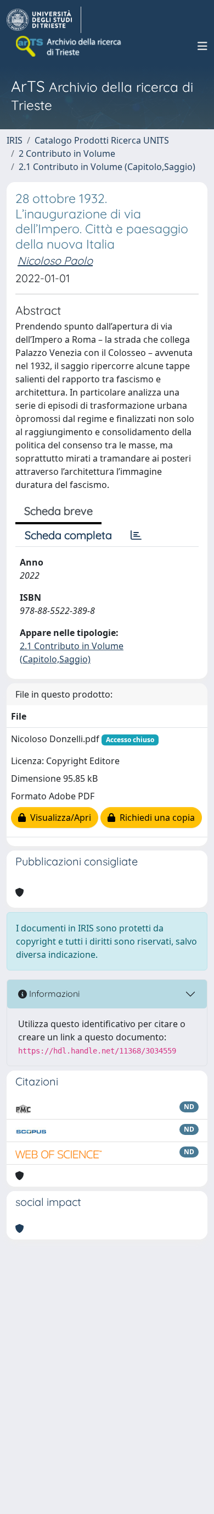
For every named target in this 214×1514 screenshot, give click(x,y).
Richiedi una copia (155, 817)
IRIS (14, 140)
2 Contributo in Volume (67, 153)
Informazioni (53, 993)
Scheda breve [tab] (58, 511)
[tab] (136, 535)
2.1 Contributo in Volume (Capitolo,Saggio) (107, 167)
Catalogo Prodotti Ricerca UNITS (102, 140)
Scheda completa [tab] (68, 535)
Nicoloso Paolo (55, 260)
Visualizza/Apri (58, 817)
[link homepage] (44, 20)
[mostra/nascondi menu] (202, 46)
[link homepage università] (69, 46)
